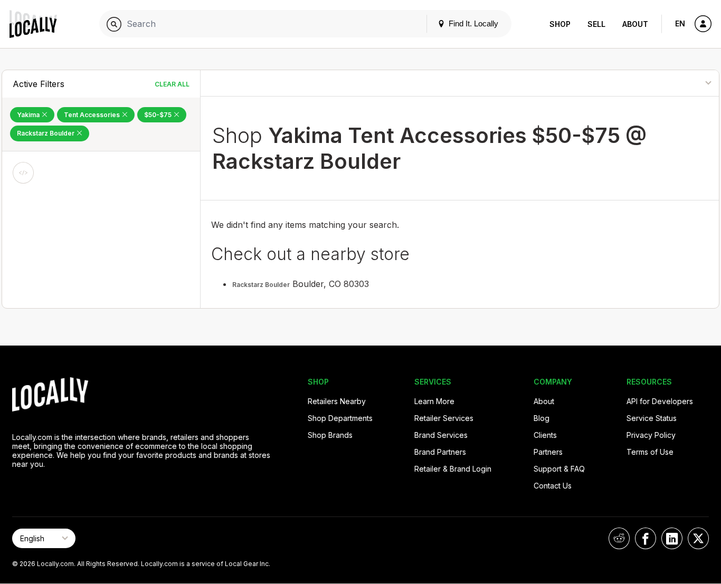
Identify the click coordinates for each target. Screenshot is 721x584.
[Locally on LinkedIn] (671, 538)
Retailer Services (443, 418)
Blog (541, 418)
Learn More (434, 401)
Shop (560, 24)
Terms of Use (650, 451)
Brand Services (441, 434)
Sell (596, 24)
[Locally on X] (698, 538)
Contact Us (553, 485)
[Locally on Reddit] (619, 538)
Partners (548, 451)
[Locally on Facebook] (645, 538)
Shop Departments (340, 418)
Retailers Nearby (337, 401)
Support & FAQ (559, 468)
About (635, 24)
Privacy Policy (651, 434)
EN (680, 23)
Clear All (172, 84)
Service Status (652, 418)
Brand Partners (440, 451)
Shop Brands (330, 434)
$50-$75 (158, 115)
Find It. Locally (472, 23)
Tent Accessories (92, 115)
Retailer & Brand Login (452, 468)
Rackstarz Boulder (46, 133)
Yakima (29, 115)
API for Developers (660, 401)
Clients (545, 434)
